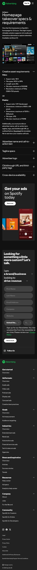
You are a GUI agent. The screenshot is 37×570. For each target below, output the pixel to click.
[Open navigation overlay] (33, 3)
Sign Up (26, 3)
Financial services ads (10, 444)
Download (17, 131)
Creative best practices (10, 404)
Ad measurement (8, 417)
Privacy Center (6, 539)
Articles (5, 464)
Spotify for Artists (8, 517)
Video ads (5, 389)
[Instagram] (3, 530)
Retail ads (5, 437)
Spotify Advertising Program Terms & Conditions (15, 558)
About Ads (5, 551)
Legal (3, 535)
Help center (6, 481)
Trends (4, 472)
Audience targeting (9, 420)
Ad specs (5, 484)
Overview (5, 373)
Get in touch (10, 340)
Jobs (4, 501)
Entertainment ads (8, 433)
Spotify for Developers (10, 521)
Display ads (6, 396)
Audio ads (5, 385)
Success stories (7, 468)
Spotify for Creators (9, 513)
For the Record (7, 505)
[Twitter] (10, 530)
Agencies (5, 452)
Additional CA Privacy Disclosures (11, 554)
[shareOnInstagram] (5, 351)
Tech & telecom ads (9, 448)
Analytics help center (9, 488)
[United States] (12, 323)
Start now (10, 203)
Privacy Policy (5, 543)
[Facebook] (7, 530)
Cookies (4, 547)
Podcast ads (6, 393)
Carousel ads (6, 400)
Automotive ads (8, 440)
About (4, 497)
